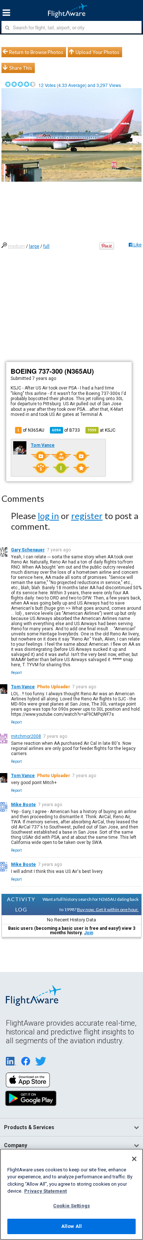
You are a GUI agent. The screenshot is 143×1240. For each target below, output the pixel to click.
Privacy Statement (45, 1191)
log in (48, 515)
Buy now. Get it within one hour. (108, 909)
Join (88, 932)
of (66, 430)
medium (16, 246)
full (46, 246)
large (34, 246)
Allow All (71, 1226)
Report (16, 672)
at (101, 430)
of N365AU (30, 430)
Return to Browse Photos (36, 52)
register (87, 515)
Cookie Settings (71, 1205)
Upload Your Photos (97, 52)
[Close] (134, 1159)
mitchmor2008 (26, 736)
